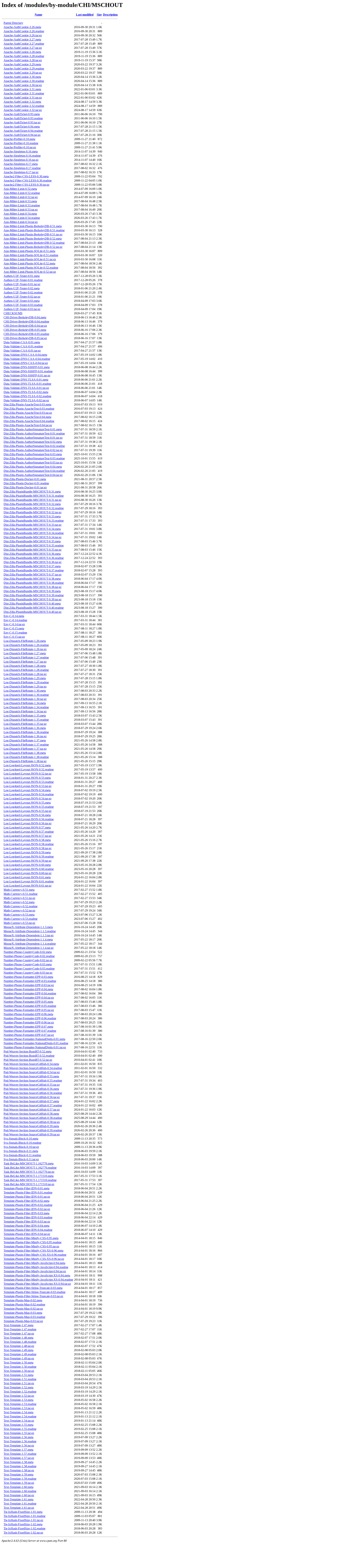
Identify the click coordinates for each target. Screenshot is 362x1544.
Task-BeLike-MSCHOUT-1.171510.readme (30, 1180)
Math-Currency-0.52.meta (19, 902)
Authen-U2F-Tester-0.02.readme (23, 292)
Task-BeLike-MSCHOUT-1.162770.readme (30, 1167)
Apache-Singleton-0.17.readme (22, 168)
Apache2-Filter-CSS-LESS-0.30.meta (26, 176)
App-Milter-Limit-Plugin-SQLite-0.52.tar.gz (30, 271)
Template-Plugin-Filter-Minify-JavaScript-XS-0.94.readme (38, 1279)
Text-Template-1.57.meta (18, 1449)
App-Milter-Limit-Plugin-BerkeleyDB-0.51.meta (33, 226)
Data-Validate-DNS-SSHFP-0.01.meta (27, 367)
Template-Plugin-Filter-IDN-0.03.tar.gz (27, 1221)
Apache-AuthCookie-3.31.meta (22, 89)
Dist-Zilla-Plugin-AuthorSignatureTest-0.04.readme (34, 470)
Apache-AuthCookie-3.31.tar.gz (23, 97)
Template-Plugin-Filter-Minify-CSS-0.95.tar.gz (31, 1246)
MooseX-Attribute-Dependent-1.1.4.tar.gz (29, 947)
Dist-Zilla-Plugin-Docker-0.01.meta (25, 479)
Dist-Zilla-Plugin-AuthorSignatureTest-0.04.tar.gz (33, 475)
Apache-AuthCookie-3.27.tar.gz (23, 47)
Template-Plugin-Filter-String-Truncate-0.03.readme (34, 1292)
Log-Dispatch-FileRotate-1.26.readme (26, 645)
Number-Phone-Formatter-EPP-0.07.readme (30, 1030)
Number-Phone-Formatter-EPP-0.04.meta (28, 989)
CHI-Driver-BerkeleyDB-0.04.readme (26, 321)
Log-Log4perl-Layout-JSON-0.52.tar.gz (27, 773)
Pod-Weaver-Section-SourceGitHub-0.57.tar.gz (32, 1109)
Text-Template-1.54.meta (18, 1412)
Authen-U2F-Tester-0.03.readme (23, 305)
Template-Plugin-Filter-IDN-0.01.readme (28, 1192)
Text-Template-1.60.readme (20, 1491)
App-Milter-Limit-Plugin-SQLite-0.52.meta (29, 263)
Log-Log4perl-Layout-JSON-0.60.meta (27, 864)
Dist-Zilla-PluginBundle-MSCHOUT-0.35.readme (34, 545)
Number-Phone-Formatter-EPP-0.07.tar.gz (29, 1034)
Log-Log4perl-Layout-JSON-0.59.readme (29, 856)
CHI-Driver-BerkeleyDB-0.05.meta (25, 329)
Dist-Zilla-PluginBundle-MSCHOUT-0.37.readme (34, 570)
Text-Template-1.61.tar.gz (19, 1507)
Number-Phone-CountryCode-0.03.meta (28, 964)
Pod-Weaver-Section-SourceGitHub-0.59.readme (33, 1130)
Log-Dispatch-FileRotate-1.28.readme (26, 670)
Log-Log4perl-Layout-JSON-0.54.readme (29, 794)
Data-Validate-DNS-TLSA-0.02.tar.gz (26, 400)
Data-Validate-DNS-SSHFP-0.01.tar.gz (27, 375)
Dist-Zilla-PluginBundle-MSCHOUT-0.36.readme (34, 558)
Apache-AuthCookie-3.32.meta (22, 101)
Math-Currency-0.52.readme (21, 906)
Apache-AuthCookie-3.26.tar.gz (23, 35)
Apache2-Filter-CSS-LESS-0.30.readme (28, 180)
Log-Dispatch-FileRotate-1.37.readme (26, 744)
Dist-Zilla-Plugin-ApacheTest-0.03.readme (29, 408)
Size (99, 14)
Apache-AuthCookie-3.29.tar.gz (23, 72)
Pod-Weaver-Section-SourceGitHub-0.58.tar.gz (32, 1122)
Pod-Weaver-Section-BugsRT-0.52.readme (29, 1055)
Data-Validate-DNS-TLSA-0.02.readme (27, 396)
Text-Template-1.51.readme (20, 1379)
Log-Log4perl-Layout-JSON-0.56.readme (29, 819)
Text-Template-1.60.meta (18, 1487)
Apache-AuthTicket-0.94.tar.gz (22, 134)
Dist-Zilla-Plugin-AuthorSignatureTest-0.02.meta (33, 441)
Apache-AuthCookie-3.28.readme (24, 56)
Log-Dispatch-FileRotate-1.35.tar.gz (25, 723)
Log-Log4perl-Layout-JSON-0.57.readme (29, 831)
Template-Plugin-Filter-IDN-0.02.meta (26, 1200)
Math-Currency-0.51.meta (19, 889)
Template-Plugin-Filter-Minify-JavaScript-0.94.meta (34, 1263)
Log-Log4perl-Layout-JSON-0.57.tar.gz (27, 835)
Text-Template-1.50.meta (18, 1362)
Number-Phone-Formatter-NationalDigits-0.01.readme (36, 1043)
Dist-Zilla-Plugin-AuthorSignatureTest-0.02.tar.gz (33, 450)
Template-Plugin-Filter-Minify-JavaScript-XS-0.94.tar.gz (37, 1283)
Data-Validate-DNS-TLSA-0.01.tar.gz (26, 387)
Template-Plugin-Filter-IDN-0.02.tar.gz (27, 1209)
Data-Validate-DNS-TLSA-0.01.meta (26, 379)
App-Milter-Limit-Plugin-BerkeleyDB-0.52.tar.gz (33, 246)
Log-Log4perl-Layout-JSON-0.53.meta (27, 777)
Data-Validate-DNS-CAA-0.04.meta (25, 354)
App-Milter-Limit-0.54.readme (22, 217)
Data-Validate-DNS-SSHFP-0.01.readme (28, 371)
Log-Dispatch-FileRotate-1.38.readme (26, 757)
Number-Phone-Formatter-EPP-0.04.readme (30, 993)
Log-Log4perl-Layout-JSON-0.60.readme (29, 869)
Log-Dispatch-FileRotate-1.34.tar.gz (25, 711)
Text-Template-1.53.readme (20, 1404)
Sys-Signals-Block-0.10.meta (21, 1138)
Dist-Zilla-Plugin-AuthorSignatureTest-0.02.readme (34, 446)
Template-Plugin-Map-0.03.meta (23, 1312)
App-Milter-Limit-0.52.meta (20, 188)
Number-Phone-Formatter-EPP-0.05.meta (28, 1001)
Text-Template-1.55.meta (18, 1424)
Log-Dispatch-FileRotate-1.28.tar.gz (25, 674)
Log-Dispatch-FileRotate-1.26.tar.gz (25, 649)
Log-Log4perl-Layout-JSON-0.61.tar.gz (27, 885)
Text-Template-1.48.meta (18, 1337)
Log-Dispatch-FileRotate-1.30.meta (25, 690)
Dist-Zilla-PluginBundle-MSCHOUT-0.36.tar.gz (32, 562)
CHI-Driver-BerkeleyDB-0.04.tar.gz (25, 325)
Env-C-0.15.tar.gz (14, 636)
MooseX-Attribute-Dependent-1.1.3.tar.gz (29, 935)
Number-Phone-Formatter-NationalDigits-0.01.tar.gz (35, 1047)
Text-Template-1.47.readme (20, 1329)
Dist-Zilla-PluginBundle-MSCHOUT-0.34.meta (32, 529)
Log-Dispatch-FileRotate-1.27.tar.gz (25, 661)
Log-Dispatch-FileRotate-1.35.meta (25, 715)
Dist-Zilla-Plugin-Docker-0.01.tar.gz (25, 487)
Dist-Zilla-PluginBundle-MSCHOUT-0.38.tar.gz (32, 587)
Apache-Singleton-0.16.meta (21, 151)
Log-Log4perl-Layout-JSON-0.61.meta (27, 877)
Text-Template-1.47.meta (18, 1325)
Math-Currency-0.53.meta (19, 914)
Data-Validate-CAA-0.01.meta (22, 342)
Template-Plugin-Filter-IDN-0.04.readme (28, 1229)
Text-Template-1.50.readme (20, 1366)
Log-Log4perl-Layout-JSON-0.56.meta (27, 815)
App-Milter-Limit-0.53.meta (20, 201)
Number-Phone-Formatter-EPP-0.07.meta (28, 1026)
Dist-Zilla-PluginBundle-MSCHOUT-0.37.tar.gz (32, 574)
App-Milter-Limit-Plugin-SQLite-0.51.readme (31, 255)
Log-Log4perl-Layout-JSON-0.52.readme (29, 769)
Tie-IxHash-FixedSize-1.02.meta (23, 1524)
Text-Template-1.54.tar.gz (19, 1420)
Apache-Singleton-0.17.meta (21, 164)
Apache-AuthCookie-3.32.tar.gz (23, 110)
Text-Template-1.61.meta (18, 1499)
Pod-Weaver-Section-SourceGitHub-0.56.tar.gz (32, 1097)
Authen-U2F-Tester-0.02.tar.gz (22, 296)
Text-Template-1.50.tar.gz (19, 1370)
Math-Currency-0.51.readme (21, 893)
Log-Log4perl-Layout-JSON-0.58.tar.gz (27, 848)
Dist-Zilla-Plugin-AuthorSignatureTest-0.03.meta (33, 454)
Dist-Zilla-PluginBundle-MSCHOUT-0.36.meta (32, 553)
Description (110, 14)
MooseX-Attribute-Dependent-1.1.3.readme (30, 931)
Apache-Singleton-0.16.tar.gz (21, 159)
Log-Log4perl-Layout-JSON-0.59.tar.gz (27, 860)
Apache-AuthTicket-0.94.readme (23, 130)
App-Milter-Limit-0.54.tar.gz (21, 222)
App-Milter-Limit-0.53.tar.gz (21, 209)
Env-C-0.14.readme (15, 620)
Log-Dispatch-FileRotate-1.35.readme (26, 719)
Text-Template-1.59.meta (18, 1474)
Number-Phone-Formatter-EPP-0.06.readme (30, 1018)
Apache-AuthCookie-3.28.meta (22, 52)
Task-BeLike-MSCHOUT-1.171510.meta (29, 1176)
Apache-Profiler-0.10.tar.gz (20, 147)
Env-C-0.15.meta (14, 628)
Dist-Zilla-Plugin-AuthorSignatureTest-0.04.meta (33, 466)
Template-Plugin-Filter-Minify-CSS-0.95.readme (32, 1242)
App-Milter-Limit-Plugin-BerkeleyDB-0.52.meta (33, 238)
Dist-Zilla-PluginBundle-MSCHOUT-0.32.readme (34, 508)
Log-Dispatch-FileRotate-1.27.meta (25, 653)
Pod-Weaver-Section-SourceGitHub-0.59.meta (31, 1126)
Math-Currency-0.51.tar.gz (19, 898)
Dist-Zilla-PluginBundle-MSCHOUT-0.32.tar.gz (32, 512)
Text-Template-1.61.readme (20, 1503)
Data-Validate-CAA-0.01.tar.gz (22, 350)
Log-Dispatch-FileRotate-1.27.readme (26, 657)
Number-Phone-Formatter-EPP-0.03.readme (30, 981)
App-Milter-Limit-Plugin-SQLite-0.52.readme (31, 267)
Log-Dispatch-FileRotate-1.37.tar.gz (25, 748)
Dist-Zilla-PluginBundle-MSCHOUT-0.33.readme (34, 520)
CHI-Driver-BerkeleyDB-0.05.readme (26, 334)
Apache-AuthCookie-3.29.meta (22, 64)
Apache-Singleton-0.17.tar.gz (21, 172)
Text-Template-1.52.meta (18, 1387)
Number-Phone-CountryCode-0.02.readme (29, 956)
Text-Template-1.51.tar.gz (19, 1383)
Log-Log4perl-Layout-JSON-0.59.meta (27, 852)
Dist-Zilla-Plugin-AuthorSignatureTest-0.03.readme (34, 458)
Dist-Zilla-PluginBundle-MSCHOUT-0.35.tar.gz (32, 549)
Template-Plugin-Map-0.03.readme (24, 1317)
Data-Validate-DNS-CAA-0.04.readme (27, 358)
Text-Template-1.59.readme (20, 1478)
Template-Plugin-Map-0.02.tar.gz (23, 1308)
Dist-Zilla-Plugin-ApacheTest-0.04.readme (29, 421)
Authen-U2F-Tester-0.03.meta (22, 300)
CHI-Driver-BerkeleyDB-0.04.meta (25, 317)
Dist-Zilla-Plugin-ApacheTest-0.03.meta (27, 404)
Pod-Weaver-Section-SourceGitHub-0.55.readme (33, 1080)
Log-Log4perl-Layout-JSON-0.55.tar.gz (27, 811)
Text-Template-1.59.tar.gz (19, 1482)
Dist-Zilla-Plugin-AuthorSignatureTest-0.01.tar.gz (33, 437)
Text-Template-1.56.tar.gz (19, 1445)
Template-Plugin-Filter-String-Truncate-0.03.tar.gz (33, 1296)
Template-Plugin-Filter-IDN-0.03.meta (26, 1213)
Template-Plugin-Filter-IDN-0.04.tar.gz (27, 1234)
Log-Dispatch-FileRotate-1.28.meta (25, 665)
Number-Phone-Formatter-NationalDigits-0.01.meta (34, 1039)
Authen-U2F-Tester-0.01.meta (22, 276)
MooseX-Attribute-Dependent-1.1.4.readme (30, 943)
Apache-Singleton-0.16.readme (22, 155)
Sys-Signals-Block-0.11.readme (22, 1155)
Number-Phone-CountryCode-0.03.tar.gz (28, 972)
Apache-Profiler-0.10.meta (19, 139)
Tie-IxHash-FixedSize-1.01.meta (23, 1511)
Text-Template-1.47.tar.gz (19, 1333)
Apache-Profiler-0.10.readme (21, 143)
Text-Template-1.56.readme (20, 1441)
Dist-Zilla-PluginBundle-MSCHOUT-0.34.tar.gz (32, 537)
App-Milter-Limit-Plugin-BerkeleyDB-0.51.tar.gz (33, 234)
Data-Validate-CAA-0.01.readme (23, 346)
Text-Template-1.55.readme (20, 1429)
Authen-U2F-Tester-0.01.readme (23, 280)
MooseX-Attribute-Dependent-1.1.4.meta (28, 939)
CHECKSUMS (13, 313)
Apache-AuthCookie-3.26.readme (24, 31)
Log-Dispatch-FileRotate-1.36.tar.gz (25, 736)
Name (38, 14)
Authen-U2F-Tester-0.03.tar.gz (22, 309)
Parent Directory (13, 23)
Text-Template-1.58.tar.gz (19, 1470)
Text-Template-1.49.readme (20, 1354)
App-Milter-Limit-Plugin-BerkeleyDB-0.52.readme (34, 242)
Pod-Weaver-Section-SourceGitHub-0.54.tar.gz (32, 1072)
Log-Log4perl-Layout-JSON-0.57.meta (27, 827)
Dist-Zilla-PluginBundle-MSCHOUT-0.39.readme (34, 595)
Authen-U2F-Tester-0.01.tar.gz (22, 284)
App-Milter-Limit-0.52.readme (22, 193)
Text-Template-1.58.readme (20, 1466)
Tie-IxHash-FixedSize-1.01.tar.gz (23, 1520)
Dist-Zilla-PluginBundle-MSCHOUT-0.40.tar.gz (32, 611)
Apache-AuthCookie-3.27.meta (22, 39)
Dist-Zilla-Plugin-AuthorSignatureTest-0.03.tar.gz (33, 462)
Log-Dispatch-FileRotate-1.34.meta (25, 703)
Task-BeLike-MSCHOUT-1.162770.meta (29, 1163)
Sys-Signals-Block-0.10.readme (22, 1142)
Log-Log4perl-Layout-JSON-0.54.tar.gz (27, 798)
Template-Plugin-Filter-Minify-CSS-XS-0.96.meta (33, 1250)
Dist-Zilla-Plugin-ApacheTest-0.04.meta (27, 417)
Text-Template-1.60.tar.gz (19, 1495)
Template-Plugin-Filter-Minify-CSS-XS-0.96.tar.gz (34, 1258)
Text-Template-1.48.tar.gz (19, 1346)
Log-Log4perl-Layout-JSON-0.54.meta (27, 790)
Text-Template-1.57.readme (20, 1453)
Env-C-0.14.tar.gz (14, 624)
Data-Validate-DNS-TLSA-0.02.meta (26, 392)
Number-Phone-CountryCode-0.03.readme (29, 968)
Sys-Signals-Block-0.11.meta (21, 1151)
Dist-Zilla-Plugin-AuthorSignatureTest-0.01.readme (34, 433)
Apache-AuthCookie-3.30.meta (22, 76)
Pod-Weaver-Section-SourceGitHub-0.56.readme (33, 1093)
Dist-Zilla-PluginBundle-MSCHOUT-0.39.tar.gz (32, 599)
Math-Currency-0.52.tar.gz (19, 910)
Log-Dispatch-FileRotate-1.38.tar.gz (25, 761)
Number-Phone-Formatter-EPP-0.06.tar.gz (29, 1022)
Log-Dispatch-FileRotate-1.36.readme (26, 732)
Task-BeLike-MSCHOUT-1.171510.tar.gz (29, 1184)
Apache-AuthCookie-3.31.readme (24, 93)
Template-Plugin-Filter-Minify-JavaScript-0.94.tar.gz (35, 1271)
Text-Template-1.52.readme (20, 1391)
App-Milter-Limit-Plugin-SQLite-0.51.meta (29, 251)
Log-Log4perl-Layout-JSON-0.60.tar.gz (27, 873)
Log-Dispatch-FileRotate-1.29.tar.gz (25, 686)
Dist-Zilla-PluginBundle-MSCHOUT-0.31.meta (32, 491)
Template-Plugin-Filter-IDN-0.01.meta (26, 1188)
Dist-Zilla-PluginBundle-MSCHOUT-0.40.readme (34, 607)
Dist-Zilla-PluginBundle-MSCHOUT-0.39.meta (32, 591)
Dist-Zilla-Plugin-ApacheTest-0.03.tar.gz (28, 412)
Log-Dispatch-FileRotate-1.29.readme (26, 682)
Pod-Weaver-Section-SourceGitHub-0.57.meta (31, 1101)
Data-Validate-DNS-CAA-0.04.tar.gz (26, 363)
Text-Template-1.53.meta (18, 1399)
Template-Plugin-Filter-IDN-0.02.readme (28, 1205)
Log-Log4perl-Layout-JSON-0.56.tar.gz (27, 823)
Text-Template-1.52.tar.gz (19, 1395)
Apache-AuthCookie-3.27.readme (24, 43)
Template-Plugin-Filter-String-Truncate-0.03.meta (33, 1287)
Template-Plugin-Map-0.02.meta (23, 1300)
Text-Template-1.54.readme (20, 1416)
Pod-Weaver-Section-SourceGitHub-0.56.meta (31, 1088)
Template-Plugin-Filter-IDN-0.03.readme (28, 1217)
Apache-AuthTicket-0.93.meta (22, 114)
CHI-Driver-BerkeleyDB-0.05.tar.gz (25, 338)
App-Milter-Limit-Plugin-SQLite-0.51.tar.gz (30, 259)
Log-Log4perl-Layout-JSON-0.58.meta (27, 840)
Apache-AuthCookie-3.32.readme (24, 105)
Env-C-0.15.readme (15, 632)
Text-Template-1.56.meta (18, 1437)
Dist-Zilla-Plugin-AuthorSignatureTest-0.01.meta (33, 429)
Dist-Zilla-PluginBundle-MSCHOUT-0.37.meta (32, 566)
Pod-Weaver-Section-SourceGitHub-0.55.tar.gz (32, 1084)
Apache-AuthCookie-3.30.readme (24, 81)
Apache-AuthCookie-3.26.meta (22, 27)
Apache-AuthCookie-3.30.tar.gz (23, 85)
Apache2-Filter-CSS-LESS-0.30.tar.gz (26, 184)
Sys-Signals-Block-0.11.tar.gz (21, 1159)
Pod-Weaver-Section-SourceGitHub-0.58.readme (33, 1117)
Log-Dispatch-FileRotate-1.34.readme (26, 707)
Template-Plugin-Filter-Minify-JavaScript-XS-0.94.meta (37, 1275)
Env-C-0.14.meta (14, 616)
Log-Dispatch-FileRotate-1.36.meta (25, 728)
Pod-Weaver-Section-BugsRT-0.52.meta (27, 1051)
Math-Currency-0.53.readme (21, 918)
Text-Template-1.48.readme (20, 1341)
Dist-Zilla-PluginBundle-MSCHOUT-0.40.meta (32, 603)
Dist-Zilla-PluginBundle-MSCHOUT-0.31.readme (34, 495)
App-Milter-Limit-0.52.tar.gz (21, 197)
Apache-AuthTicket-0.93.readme (23, 118)
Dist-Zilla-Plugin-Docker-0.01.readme (26, 483)
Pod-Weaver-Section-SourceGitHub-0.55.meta (31, 1076)
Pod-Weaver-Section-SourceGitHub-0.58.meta (31, 1113)
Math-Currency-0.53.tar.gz (19, 923)
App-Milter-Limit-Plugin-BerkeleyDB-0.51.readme (34, 230)
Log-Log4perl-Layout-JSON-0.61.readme (29, 881)
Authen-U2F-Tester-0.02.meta (22, 288)
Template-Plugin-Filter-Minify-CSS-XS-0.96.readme (35, 1254)
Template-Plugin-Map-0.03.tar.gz (23, 1321)
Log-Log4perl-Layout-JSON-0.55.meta (27, 802)
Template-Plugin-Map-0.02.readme (24, 1304)
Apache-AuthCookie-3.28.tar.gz (23, 60)
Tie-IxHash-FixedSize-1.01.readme (24, 1516)
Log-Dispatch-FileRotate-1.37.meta (25, 740)
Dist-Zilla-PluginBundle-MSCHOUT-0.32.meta (32, 504)
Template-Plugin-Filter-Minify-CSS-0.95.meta (31, 1238)
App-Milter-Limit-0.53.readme (22, 205)
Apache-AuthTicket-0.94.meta (22, 126)
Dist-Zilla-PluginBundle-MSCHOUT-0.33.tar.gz (32, 524)
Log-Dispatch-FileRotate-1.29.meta (25, 678)
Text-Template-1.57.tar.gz (19, 1458)
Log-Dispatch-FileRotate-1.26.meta (25, 640)
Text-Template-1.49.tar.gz (19, 1358)
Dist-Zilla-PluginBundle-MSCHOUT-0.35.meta (32, 541)
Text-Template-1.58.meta (18, 1462)
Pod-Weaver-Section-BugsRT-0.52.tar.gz (28, 1059)
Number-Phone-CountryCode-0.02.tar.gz (28, 960)
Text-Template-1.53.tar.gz (19, 1408)
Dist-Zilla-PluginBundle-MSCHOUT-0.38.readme (34, 582)
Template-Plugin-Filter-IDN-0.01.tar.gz (27, 1196)
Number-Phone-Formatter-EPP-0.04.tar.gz (29, 997)
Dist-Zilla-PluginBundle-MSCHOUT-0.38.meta (32, 578)
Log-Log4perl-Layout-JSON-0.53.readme (29, 781)
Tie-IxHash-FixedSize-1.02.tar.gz (23, 1532)
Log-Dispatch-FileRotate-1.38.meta (25, 752)
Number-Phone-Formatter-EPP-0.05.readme (30, 1005)
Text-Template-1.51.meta (18, 1375)
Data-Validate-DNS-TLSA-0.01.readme (27, 383)
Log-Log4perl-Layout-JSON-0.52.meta (27, 765)
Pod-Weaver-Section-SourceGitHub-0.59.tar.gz (32, 1134)
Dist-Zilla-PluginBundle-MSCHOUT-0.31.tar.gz (32, 499)
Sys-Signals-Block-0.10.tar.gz (21, 1146)
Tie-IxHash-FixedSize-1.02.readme (24, 1528)
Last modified (85, 14)
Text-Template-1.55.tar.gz (19, 1433)
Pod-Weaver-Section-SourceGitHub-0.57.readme (33, 1105)
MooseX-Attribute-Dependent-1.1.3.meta (28, 927)
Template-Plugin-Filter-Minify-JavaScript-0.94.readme (36, 1267)
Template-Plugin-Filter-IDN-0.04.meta (26, 1225)
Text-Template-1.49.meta (18, 1350)
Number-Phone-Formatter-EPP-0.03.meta (28, 976)
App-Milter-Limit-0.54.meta (20, 213)
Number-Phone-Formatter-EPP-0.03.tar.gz (29, 985)
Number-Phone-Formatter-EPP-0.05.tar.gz (29, 1010)
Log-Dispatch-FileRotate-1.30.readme (26, 694)
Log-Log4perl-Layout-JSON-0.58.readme (29, 844)
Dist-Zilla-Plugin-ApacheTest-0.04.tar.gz (28, 425)
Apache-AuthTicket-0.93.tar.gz (22, 122)
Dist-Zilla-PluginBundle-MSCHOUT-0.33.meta (32, 516)
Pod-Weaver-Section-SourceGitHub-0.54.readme (33, 1068)
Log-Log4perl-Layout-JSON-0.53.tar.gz (27, 786)
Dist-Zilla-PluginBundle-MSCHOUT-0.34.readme (34, 533)
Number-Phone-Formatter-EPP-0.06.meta (28, 1014)
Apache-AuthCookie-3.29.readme (24, 68)
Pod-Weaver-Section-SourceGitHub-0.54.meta (31, 1064)
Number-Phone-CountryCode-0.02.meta (28, 952)
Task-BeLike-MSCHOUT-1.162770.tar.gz (29, 1171)
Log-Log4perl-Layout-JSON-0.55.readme (29, 806)
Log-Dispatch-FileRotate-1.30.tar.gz (25, 699)
